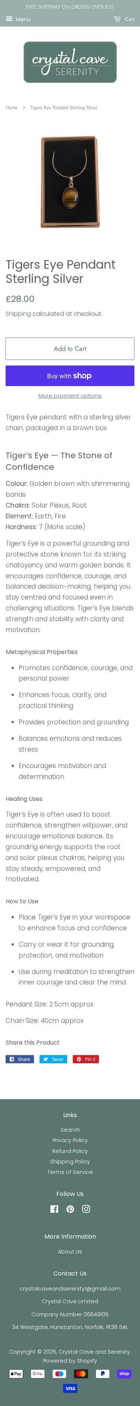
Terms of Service (70, 1172)
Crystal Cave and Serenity (94, 1352)
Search (70, 1130)
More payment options (70, 396)
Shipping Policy (70, 1161)
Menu (23, 19)
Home (12, 107)
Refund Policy (70, 1151)
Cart (129, 19)
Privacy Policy (70, 1140)
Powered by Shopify (70, 1361)
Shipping (18, 313)
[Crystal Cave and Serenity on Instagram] (86, 1210)
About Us (70, 1251)
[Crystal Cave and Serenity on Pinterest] (70, 1210)
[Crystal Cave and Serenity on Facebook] (54, 1210)
